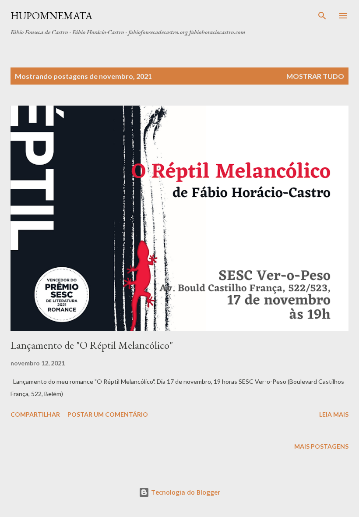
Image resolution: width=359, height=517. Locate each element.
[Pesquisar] (322, 16)
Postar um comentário (107, 414)
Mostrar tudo (315, 76)
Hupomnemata (51, 15)
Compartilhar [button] (35, 414)
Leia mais (333, 414)
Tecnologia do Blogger (184, 492)
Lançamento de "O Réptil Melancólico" (92, 345)
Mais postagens (321, 446)
